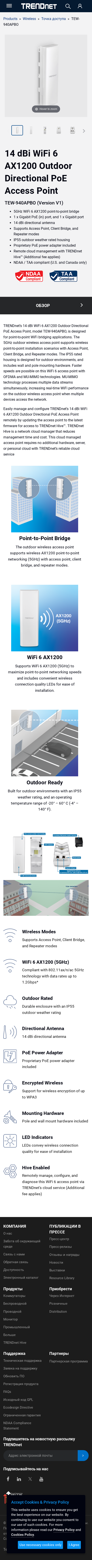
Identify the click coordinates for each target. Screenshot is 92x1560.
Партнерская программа (68, 1361)
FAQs (7, 1392)
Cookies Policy (22, 1535)
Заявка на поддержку (20, 1368)
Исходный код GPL (18, 1400)
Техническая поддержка (22, 1361)
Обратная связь (15, 1262)
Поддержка (14, 1353)
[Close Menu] (8, 6)
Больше (9, 1335)
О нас (7, 1233)
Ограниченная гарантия (22, 1415)
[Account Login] (80, 6)
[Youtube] (41, 1478)
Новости (56, 1263)
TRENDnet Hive (14, 1343)
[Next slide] (84, 131)
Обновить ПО (13, 1376)
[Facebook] (8, 1478)
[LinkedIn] (19, 1478)
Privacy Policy (64, 1530)
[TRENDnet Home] (39, 6)
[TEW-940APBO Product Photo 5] (59, 131)
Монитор (10, 1319)
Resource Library (61, 1278)
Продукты (13, 1288)
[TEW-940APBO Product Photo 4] (45, 131)
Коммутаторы (14, 1296)
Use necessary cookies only (40, 1545)
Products (10, 19)
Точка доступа (53, 19)
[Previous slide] (8, 131)
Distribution (58, 1312)
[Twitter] (30, 1478)
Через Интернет (61, 1296)
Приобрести (60, 1288)
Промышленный (16, 1327)
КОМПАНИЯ (14, 1226)
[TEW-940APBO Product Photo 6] (72, 131)
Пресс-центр (59, 1239)
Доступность (13, 1270)
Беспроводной (15, 1304)
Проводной (12, 1312)
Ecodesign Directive (18, 1407)
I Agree (74, 1545)
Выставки (57, 1270)
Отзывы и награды (64, 1255)
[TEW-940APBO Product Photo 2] (17, 131)
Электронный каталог (20, 1278)
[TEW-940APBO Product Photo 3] (31, 131)
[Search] (68, 6)
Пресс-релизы (60, 1247)
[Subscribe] (83, 1455)
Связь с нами (14, 1254)
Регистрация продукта (20, 1384)
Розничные (58, 1304)
